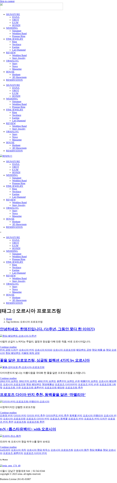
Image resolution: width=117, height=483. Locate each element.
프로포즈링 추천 (74, 387)
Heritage (16, 74)
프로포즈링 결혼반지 (32, 387)
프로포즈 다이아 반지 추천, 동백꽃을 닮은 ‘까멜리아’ (43, 395)
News (15, 66)
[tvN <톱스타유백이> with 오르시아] (10, 436)
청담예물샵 (48, 384)
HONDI (16, 25)
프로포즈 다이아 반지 (37, 418)
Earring (15, 47)
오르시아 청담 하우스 (38, 450)
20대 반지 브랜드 (9, 381)
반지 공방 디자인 (9, 350)
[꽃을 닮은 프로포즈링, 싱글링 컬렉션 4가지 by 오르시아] (22, 367)
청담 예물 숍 (98, 350)
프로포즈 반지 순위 (88, 384)
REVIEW (11, 52)
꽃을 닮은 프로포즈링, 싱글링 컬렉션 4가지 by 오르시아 (45, 360)
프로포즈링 (20, 422)
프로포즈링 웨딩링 (54, 387)
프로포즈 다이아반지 (66, 384)
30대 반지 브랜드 (28, 381)
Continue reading (8, 347)
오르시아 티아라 (43, 350)
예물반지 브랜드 (89, 381)
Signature (16, 30)
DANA (16, 17)
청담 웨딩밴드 (13, 353)
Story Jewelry (18, 58)
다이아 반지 (19, 415)
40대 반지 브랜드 (47, 381)
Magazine (17, 69)
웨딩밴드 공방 (83, 350)
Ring (14, 41)
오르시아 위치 (18, 450)
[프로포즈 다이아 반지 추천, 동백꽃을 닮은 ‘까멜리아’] (24, 401)
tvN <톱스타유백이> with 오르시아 (28, 429)
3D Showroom (19, 77)
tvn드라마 (5, 450)
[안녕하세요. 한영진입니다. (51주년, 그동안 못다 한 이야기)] (18, 336)
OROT (15, 20)
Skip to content (7, 1)
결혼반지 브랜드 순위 (68, 381)
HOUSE (10, 71)
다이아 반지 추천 (36, 415)
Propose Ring (18, 36)
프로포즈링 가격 (12, 387)
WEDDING (12, 28)
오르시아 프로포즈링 (64, 350)
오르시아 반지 (26, 350)
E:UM (15, 22)
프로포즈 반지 (75, 418)
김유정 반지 (6, 415)
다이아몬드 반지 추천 (57, 415)
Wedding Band (19, 33)
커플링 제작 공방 (30, 353)
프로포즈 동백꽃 (59, 418)
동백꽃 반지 (75, 415)
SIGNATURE (13, 14)
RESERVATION (14, 80)
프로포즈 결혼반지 (13, 453)
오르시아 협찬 (81, 450)
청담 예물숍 (96, 450)
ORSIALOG (12, 61)
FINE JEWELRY (14, 39)
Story (14, 63)
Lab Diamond (19, 50)
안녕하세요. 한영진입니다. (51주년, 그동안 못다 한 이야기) (47, 329)
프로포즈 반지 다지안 (95, 418)
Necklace (16, 44)
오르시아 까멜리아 (93, 415)
